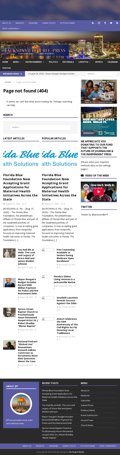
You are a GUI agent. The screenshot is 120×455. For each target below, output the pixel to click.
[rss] (117, 23)
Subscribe (33, 23)
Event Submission (10, 28)
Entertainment (33, 62)
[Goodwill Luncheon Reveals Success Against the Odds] (48, 301)
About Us (6, 23)
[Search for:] (101, 73)
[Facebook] (105, 23)
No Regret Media (76, 452)
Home (5, 62)
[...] (16, 240)
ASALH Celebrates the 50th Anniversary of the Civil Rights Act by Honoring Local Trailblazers (67, 326)
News (16, 62)
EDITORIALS (68, 62)
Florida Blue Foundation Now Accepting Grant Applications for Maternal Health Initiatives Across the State (20, 187)
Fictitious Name (67, 23)
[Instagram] (99, 23)
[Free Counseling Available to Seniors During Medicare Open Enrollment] (48, 252)
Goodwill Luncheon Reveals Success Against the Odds (67, 300)
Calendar (113, 62)
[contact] (93, 23)
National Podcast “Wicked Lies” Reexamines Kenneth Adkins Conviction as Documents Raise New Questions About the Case (28, 351)
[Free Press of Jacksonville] (60, 56)
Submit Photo (48, 23)
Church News (87, 425)
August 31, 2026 (13, 203)
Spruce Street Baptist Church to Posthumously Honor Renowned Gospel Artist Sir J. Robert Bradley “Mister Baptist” (28, 317)
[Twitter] (111, 23)
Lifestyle (83, 62)
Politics (53, 62)
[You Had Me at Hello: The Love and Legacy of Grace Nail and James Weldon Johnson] (9, 253)
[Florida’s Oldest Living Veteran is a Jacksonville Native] (46, 279)
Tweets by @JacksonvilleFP (94, 214)
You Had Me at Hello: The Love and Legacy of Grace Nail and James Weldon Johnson (26, 256)
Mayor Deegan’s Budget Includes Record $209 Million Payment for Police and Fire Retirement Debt (28, 286)
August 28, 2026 (26, 297)
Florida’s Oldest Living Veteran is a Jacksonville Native (64, 279)
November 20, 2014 (67, 264)
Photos (6, 68)
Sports (99, 62)
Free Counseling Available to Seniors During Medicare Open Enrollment (66, 255)
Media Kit (20, 23)
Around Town (87, 420)
